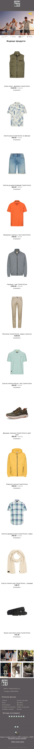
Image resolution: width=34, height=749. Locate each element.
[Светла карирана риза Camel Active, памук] (17, 512)
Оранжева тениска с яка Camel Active (17, 235)
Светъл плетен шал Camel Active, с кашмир (17, 583)
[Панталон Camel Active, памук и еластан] (17, 312)
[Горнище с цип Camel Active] (17, 263)
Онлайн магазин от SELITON (17, 747)
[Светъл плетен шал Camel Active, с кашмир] (17, 562)
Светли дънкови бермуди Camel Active (17, 185)
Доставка (20, 702)
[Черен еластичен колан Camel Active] (17, 611)
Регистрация (6, 705)
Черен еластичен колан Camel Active (17, 633)
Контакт (19, 709)
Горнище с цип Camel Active (17, 284)
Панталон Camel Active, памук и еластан (17, 334)
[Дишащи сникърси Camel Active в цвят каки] (17, 411)
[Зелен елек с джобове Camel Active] (17, 64)
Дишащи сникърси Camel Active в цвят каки (17, 434)
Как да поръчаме (22, 700)
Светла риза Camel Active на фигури (17, 136)
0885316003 (14, 691)
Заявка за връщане (23, 707)
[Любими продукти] (15, 9)
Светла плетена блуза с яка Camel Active (17, 383)
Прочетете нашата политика (17, 738)
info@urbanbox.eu (14, 688)
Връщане (20, 705)
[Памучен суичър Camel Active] (17, 463)
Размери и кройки (8, 709)
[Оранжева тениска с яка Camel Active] (17, 213)
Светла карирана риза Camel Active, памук (17, 534)
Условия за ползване (9, 707)
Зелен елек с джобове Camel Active (17, 86)
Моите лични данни (17, 741)
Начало (4, 700)
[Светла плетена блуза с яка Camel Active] (17, 362)
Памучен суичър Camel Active (17, 484)
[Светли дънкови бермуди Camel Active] (17, 164)
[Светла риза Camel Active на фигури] (17, 114)
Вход (3, 702)
